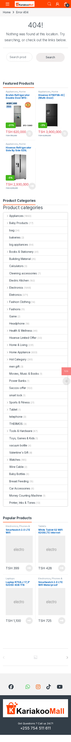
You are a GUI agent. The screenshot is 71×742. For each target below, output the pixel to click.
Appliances (12, 91)
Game (13, 316)
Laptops (10, 578)
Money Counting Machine (25, 495)
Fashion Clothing (19, 302)
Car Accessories (19, 488)
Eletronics (15, 294)
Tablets (42, 526)
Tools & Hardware (20, 431)
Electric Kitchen (19, 280)
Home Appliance (16, 92)
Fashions (15, 309)
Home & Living (18, 345)
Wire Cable (16, 466)
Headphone (17, 323)
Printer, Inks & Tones (22, 502)
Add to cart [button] (29, 133)
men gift (14, 366)
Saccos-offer (17, 388)
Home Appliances (48, 92)
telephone (15, 416)
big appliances (18, 244)
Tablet (13, 409)
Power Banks (17, 380)
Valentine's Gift (18, 452)
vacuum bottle (18, 445)
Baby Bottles (17, 474)
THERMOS (16, 423)
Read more (32, 186)
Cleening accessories (23, 273)
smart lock (15, 395)
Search (49, 4)
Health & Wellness (20, 330)
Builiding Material (20, 258)
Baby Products (18, 223)
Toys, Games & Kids (22, 438)
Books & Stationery (21, 251)
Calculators (16, 266)
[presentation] (67, 657)
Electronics (16, 287)
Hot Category (17, 359)
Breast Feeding (19, 481)
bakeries (15, 237)
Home (6, 12)
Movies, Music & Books (24, 373)
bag (11, 230)
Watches (14, 459)
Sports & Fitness (19, 402)
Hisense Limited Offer (22, 337)
